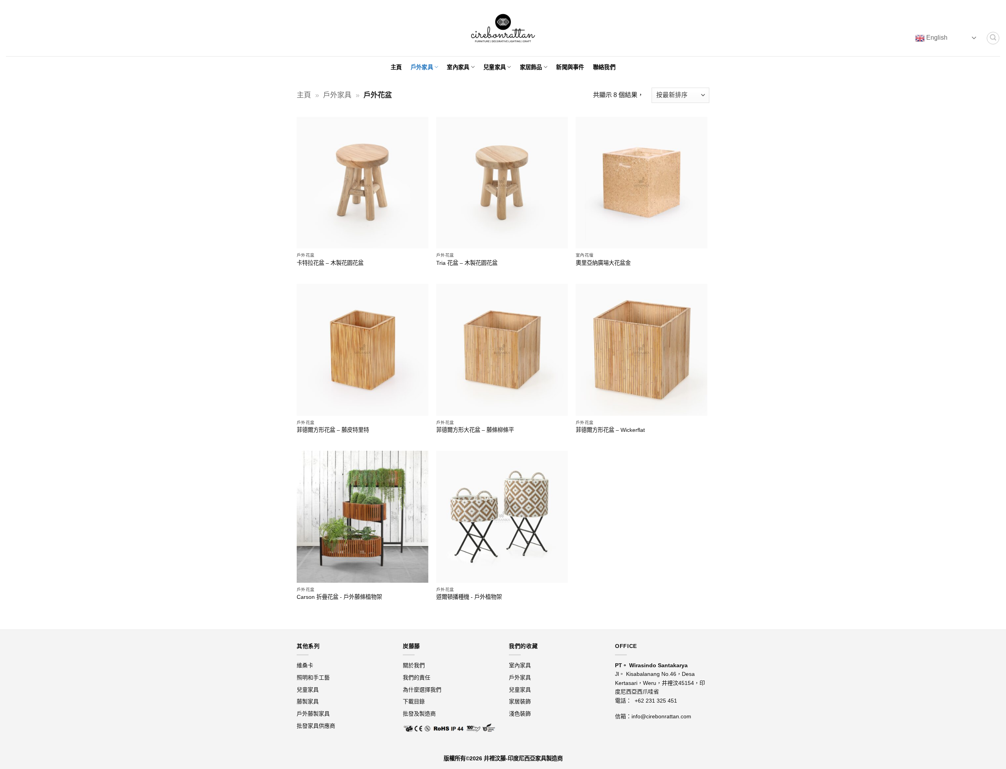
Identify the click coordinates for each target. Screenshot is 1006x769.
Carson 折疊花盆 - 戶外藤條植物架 (339, 597)
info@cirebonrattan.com (661, 716)
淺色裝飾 (520, 713)
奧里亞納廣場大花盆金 (603, 263)
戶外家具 (422, 67)
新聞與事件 (570, 67)
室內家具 (458, 67)
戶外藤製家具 (313, 713)
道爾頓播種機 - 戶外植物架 (469, 597)
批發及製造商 (419, 713)
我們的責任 (416, 677)
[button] (993, 38)
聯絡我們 (604, 67)
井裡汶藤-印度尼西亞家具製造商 (523, 758)
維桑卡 (306, 665)
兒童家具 (494, 67)
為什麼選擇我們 (422, 689)
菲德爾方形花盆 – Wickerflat (610, 430)
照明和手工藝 (313, 677)
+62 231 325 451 (656, 700)
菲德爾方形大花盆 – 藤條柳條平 (475, 430)
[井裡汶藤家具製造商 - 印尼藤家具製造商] (503, 28)
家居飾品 (531, 67)
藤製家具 (308, 701)
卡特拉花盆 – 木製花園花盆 (330, 263)
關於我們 (414, 665)
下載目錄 (414, 701)
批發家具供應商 (316, 726)
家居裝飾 (520, 701)
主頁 (396, 67)
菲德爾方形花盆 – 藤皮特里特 (333, 430)
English (936, 37)
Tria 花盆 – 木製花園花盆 (466, 263)
